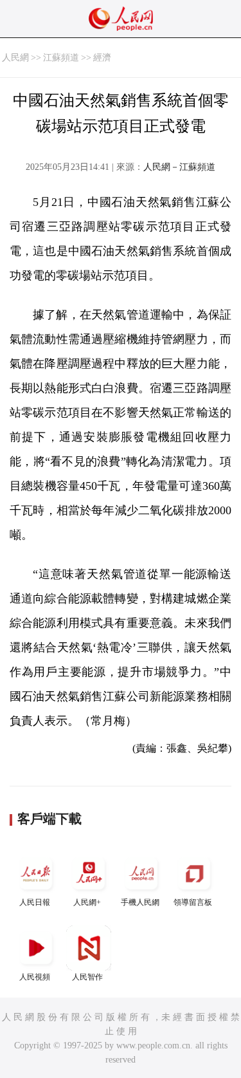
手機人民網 (140, 902)
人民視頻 (34, 976)
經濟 (102, 57)
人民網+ (87, 902)
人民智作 (87, 976)
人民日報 (34, 902)
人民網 (15, 57)
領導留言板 (193, 902)
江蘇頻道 (61, 57)
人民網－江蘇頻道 (179, 167)
